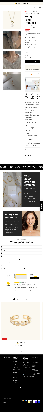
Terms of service (34, 366)
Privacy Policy (35, 362)
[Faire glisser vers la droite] (24, 351)
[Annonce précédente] (2, 1)
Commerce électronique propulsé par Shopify (19, 408)
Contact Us (34, 360)
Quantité (26, 55)
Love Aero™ (8, 408)
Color (26, 50)
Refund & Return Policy (36, 374)
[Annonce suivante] (41, 1)
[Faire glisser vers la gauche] (19, 351)
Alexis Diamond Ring (20, 342)
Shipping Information (35, 370)
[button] (2, 7)
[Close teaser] (40, 211)
